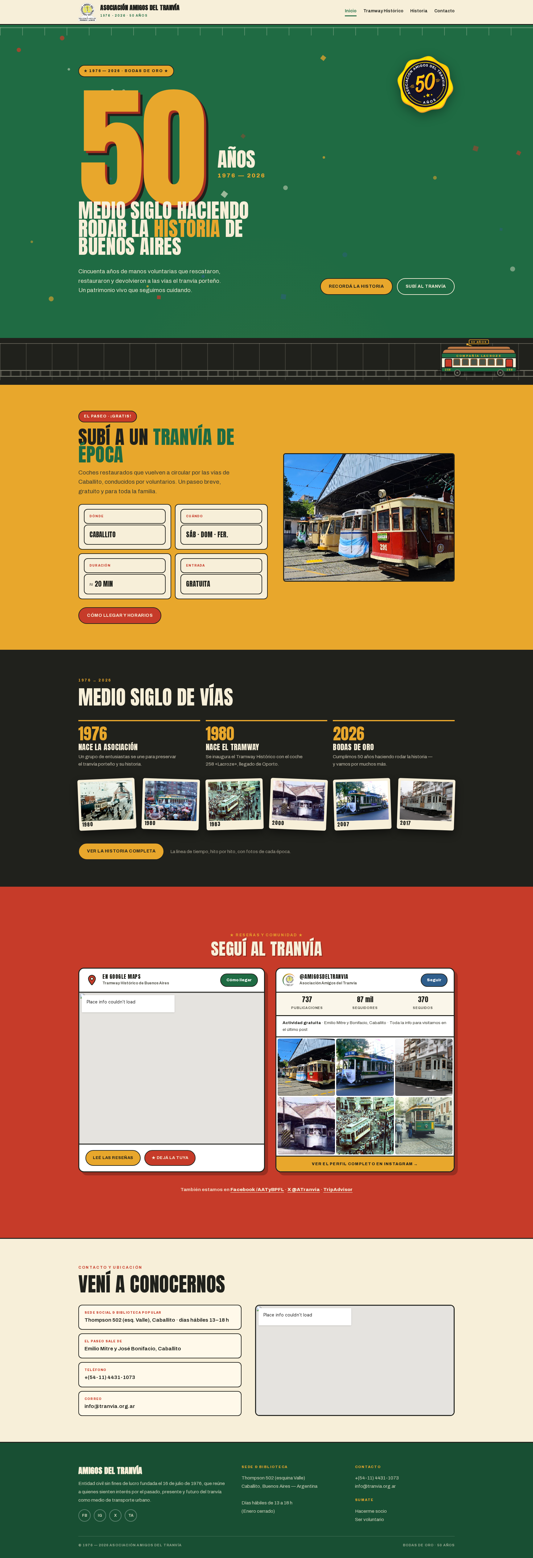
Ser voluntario (369, 1519)
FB (84, 1515)
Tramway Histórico (383, 11)
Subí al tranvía (426, 286)
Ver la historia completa (121, 851)
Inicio (351, 11)
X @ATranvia (303, 1189)
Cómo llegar (239, 980)
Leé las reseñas (113, 1158)
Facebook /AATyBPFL (257, 1189)
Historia (419, 11)
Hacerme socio (371, 1511)
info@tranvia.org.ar (110, 1406)
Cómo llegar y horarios (120, 615)
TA (131, 1515)
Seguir (434, 980)
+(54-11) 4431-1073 (110, 1377)
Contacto (444, 11)
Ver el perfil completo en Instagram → (365, 1164)
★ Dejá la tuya (170, 1158)
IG (100, 1515)
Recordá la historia (356, 286)
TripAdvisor (338, 1189)
